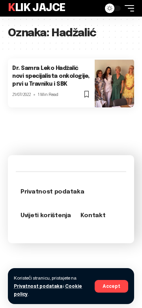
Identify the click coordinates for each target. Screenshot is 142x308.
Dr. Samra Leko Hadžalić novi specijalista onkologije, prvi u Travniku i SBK (51, 76)
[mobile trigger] (127, 8)
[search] (93, 8)
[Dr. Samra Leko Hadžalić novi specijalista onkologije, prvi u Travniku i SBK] (114, 82)
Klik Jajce (36, 8)
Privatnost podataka (38, 286)
